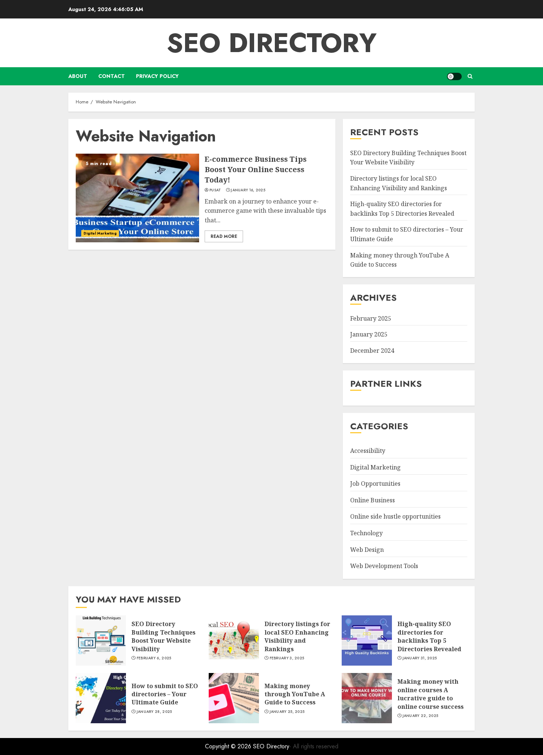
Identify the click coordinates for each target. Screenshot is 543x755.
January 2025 (368, 335)
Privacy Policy (157, 76)
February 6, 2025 (154, 658)
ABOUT (77, 76)
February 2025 (370, 318)
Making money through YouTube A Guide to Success (294, 694)
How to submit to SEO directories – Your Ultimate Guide (165, 694)
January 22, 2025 (420, 715)
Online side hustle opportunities (395, 517)
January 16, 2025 (248, 190)
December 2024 (372, 350)
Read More (224, 236)
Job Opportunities (375, 483)
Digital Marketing (100, 233)
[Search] (470, 76)
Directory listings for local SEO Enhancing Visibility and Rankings (297, 636)
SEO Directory (272, 43)
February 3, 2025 (287, 658)
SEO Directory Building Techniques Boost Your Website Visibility (163, 636)
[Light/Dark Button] (454, 76)
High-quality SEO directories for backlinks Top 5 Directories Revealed (429, 636)
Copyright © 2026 (229, 746)
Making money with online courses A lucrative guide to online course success (430, 693)
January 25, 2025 (287, 711)
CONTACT (111, 76)
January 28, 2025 (154, 711)
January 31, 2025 (420, 658)
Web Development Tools (384, 566)
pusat (215, 190)
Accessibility (367, 451)
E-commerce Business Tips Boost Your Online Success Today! (256, 169)
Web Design (367, 550)
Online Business (372, 500)
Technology (366, 533)
